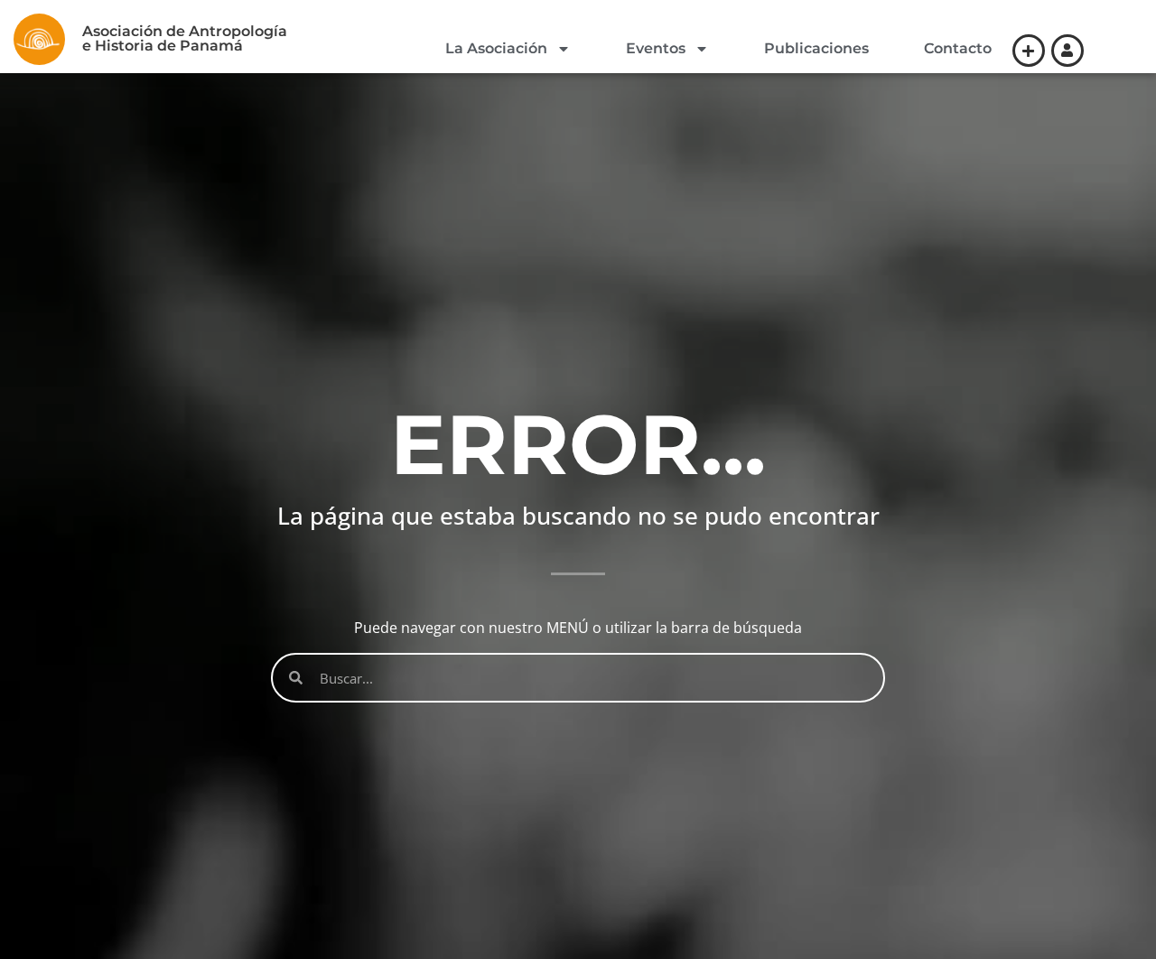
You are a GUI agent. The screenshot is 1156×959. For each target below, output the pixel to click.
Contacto (958, 48)
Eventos (655, 48)
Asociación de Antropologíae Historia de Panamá (184, 38)
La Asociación (496, 48)
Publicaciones (816, 48)
